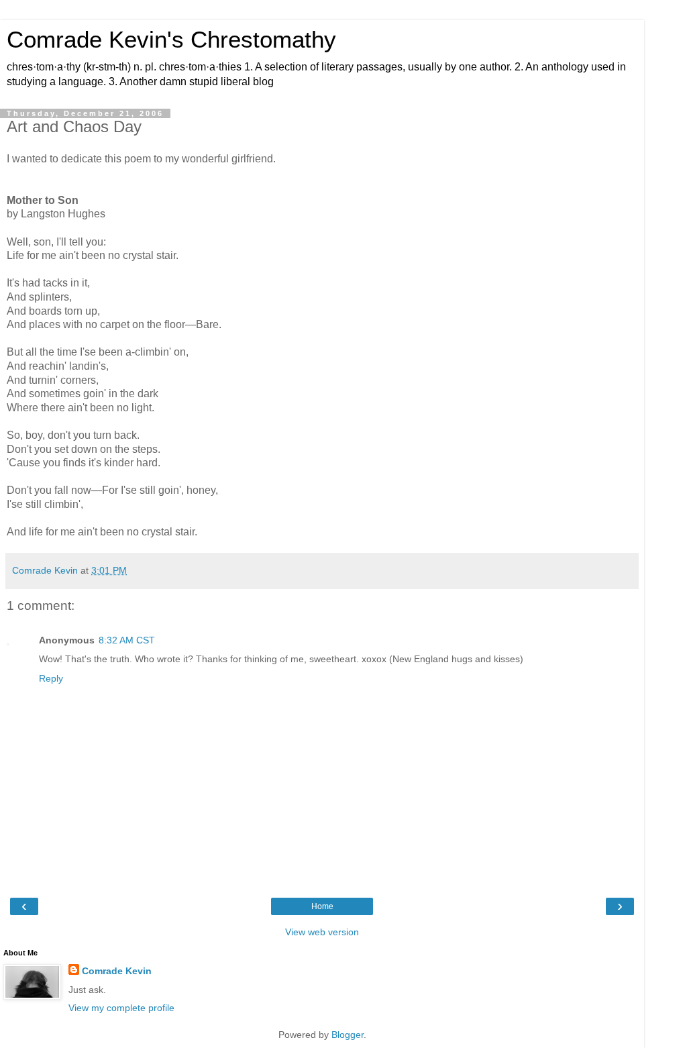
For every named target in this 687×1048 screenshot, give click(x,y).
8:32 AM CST (127, 640)
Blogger (347, 1034)
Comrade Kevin (117, 970)
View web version (322, 932)
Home (322, 906)
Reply (51, 678)
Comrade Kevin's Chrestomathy (171, 39)
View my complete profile (121, 1007)
